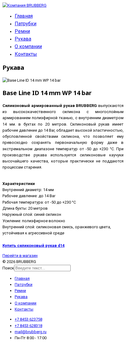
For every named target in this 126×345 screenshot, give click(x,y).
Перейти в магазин (20, 255)
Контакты (26, 54)
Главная (24, 16)
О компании (28, 46)
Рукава (23, 39)
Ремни (22, 31)
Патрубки (25, 24)
